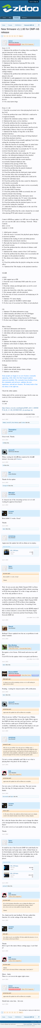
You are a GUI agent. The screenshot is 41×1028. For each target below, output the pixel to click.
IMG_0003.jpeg (14, 866)
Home (4, 17)
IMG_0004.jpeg (14, 873)
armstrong (12, 536)
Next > (21, 36)
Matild (4, 422)
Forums (16, 17)
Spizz (4, 529)
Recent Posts (15, 20)
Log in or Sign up (33, 1)
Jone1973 (8, 422)
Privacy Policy (36, 1024)
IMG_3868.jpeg (14, 550)
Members (24, 17)
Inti (3, 442)
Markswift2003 (13, 672)
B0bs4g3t (12, 493)
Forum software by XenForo (8, 1024)
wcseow (11, 511)
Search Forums (6, 20)
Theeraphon (12, 429)
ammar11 (11, 450)
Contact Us (34, 1021)
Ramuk (11, 626)
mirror (11, 41)
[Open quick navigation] (38, 25)
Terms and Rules (27, 1024)
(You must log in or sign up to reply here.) (29, 1010)
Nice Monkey (15, 422)
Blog (10, 17)
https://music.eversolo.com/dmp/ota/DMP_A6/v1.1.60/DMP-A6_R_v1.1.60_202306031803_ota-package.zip (20, 409)
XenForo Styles (31, 1025)
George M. (5, 485)
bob (10, 771)
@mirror (19, 459)
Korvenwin (5, 796)
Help (39, 1021)
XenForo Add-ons (21, 1025)
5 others (23, 422)
